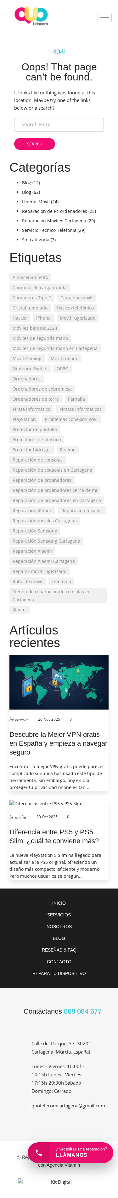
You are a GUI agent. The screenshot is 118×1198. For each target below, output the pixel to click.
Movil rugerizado (77, 318)
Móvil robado (64, 358)
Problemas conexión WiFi (71, 419)
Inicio (59, 903)
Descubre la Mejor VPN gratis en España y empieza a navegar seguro (58, 743)
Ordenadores (27, 379)
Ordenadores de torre (36, 399)
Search (34, 144)
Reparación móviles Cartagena (45, 521)
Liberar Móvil (36, 202)
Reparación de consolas (38, 460)
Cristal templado (30, 308)
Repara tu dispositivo (59, 973)
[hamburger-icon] (105, 17)
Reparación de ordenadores (42, 480)
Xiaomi (20, 610)
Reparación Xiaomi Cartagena (44, 561)
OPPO (63, 369)
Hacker (20, 318)
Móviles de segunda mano (40, 338)
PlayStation (24, 419)
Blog (26, 183)
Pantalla (76, 399)
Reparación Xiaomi (32, 551)
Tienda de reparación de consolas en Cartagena (52, 595)
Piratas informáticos (80, 409)
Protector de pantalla (35, 429)
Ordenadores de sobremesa (42, 389)
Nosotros (59, 926)
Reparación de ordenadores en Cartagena (57, 500)
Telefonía (61, 581)
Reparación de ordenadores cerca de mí (55, 490)
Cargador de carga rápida (40, 287)
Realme (68, 450)
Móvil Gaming (27, 358)
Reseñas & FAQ (59, 950)
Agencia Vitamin (63, 1165)
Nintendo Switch (30, 369)
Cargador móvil (76, 298)
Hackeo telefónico (75, 308)
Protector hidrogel (32, 450)
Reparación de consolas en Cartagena (52, 470)
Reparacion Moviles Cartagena (54, 221)
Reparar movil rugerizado (39, 571)
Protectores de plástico (37, 440)
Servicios (59, 914)
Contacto (59, 961)
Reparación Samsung (35, 531)
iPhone (43, 318)
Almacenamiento (30, 277)
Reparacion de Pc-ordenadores (54, 211)
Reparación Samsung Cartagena (46, 541)
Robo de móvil (27, 581)
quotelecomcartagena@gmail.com (68, 1105)
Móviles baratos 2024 (35, 328)
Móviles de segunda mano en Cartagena (55, 348)
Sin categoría (35, 240)
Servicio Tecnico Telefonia (49, 230)
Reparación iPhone (32, 510)
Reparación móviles (82, 510)
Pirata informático (31, 409)
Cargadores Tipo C (32, 298)
